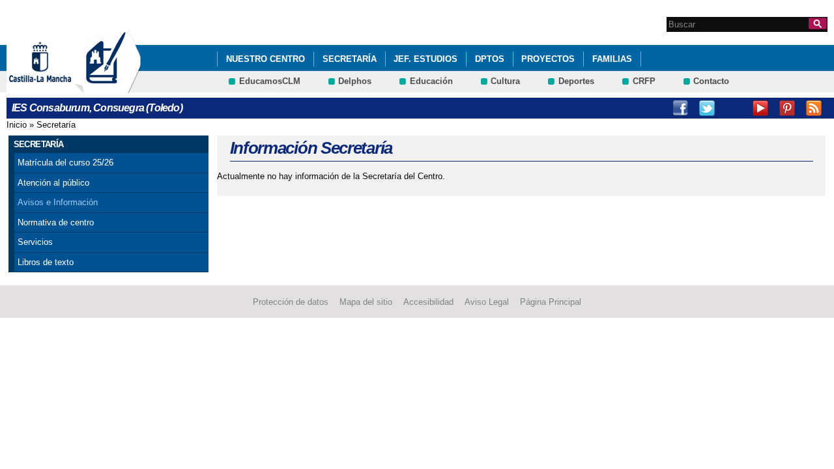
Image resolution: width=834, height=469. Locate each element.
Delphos (354, 81)
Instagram (733, 108)
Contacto (711, 81)
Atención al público (53, 183)
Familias (612, 59)
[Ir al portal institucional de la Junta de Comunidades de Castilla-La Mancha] (56, 87)
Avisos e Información (58, 202)
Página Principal (550, 302)
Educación (431, 81)
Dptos (489, 59)
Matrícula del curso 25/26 (65, 162)
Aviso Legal (487, 302)
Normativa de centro (56, 222)
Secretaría (350, 59)
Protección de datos (290, 302)
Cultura (505, 81)
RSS (814, 108)
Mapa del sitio (365, 302)
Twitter (707, 108)
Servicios (35, 242)
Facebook (680, 108)
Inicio (17, 125)
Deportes (576, 81)
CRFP (644, 81)
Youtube (760, 108)
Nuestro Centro (265, 59)
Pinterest (787, 108)
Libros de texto (46, 262)
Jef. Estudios (425, 59)
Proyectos (548, 59)
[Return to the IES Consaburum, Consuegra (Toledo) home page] (107, 87)
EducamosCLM (269, 81)
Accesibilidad (428, 302)
